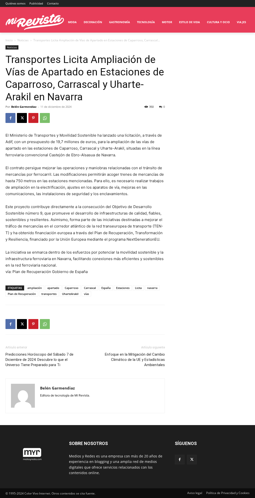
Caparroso (71, 288)
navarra (152, 288)
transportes (49, 294)
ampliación (34, 288)
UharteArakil (70, 294)
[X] (22, 118)
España (106, 288)
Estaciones (122, 288)
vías (86, 294)
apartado (53, 288)
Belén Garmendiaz (23, 107)
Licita (138, 288)
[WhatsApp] (45, 118)
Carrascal (90, 288)
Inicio (9, 40)
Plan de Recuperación (22, 294)
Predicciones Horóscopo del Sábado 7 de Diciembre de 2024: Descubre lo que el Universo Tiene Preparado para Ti (39, 359)
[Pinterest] (33, 118)
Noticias (23, 40)
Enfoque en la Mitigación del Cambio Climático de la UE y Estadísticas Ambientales (135, 359)
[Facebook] (10, 118)
